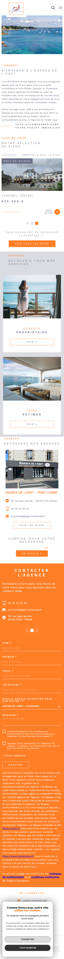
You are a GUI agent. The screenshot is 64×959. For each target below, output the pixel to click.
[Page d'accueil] (16, 8)
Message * (10, 715)
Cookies (56, 951)
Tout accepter (27, 947)
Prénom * (9, 657)
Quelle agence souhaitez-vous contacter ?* (27, 700)
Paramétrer (27, 939)
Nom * (6, 643)
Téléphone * (12, 685)
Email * (8, 671)
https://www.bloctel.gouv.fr (18, 856)
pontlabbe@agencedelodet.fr (28, 516)
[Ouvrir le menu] (60, 8)
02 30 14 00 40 (20, 508)
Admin (54, 949)
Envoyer (16, 765)
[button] (27, 223)
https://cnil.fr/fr (11, 828)
